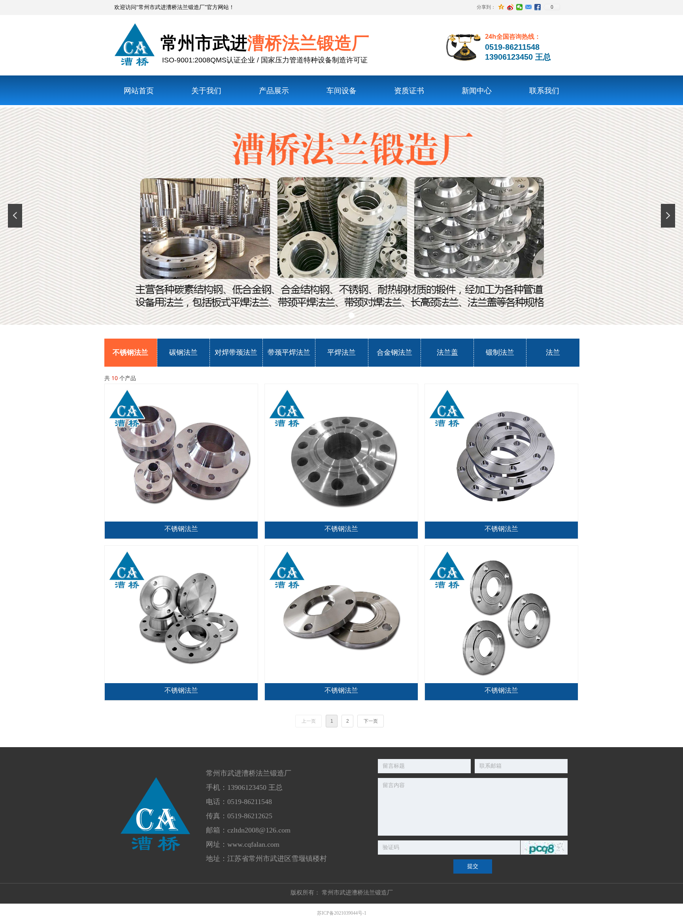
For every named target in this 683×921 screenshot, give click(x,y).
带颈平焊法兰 (289, 352)
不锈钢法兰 (130, 352)
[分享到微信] (519, 7)
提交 (472, 866)
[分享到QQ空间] (501, 7)
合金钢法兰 (394, 352)
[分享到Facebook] (537, 7)
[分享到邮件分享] (528, 7)
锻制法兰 (500, 352)
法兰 (553, 352)
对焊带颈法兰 (236, 352)
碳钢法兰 (183, 352)
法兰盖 (447, 352)
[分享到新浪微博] (510, 7)
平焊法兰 (341, 352)
